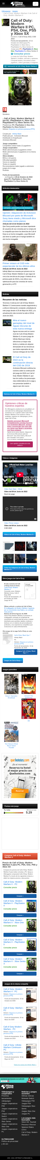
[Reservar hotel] (20, 777)
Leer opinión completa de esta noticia (20, 444)
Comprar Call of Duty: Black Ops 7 (25, 652)
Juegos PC (26, 1114)
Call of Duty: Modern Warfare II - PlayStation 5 (14, 942)
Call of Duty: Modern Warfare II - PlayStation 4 (14, 903)
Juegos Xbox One (28, 1111)
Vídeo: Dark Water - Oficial (13, 489)
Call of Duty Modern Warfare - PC (12, 1028)
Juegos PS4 (26, 1103)
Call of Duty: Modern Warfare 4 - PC (12, 990)
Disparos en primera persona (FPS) (22, 129)
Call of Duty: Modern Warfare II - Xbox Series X (14, 961)
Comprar (19, 896)
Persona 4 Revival (29, 1125)
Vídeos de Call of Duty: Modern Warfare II (18, 534)
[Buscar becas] (20, 1080)
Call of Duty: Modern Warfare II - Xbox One (13, 921)
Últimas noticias (28, 1096)
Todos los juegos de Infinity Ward (24, 1065)
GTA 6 (24, 1130)
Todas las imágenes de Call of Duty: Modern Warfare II (19, 568)
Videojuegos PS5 (28, 1101)
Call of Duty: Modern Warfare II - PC (12, 883)
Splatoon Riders (28, 1127)
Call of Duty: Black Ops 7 (22, 635)
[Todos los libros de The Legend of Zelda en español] (20, 72)
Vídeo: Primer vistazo (11, 523)
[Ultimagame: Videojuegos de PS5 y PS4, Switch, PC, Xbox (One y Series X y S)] (18, 4)
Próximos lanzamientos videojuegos (7, 1098)
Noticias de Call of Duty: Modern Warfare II (19, 394)
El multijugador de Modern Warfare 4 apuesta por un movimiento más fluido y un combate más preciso (19, 610)
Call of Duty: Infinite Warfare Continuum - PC (13, 1047)
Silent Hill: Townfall (29, 1122)
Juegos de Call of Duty (12, 660)
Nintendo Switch (28, 1098)
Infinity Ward (16, 134)
